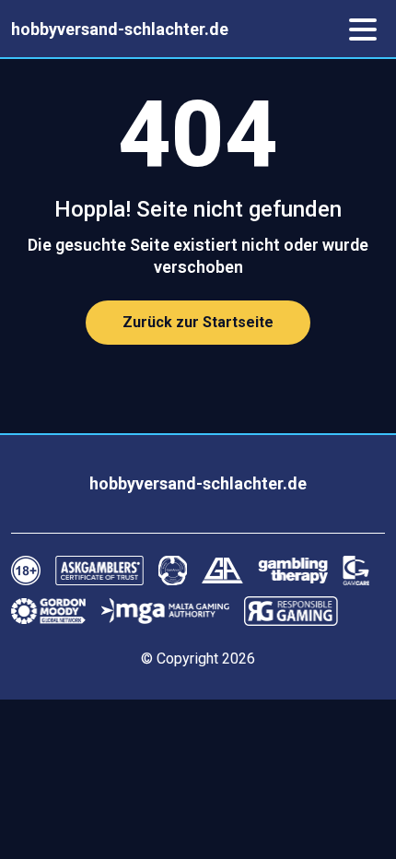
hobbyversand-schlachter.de (119, 29)
